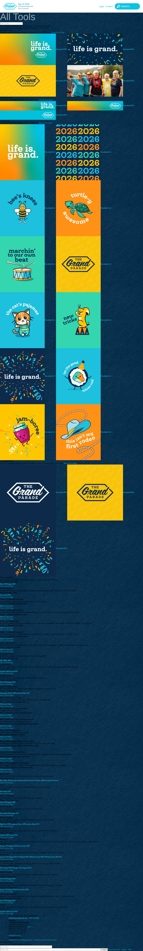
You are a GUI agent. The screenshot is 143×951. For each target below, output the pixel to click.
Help (129, 949)
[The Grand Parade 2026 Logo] (21, 6)
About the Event (17, 940)
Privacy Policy (43, 940)
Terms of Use (52, 940)
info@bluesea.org (14, 935)
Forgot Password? (114, 949)
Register (25, 940)
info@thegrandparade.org (18, 918)
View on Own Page (58, 32)
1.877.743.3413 (34, 918)
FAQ (10, 940)
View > (30, 927)
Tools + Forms (33, 940)
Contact (109, 6)
